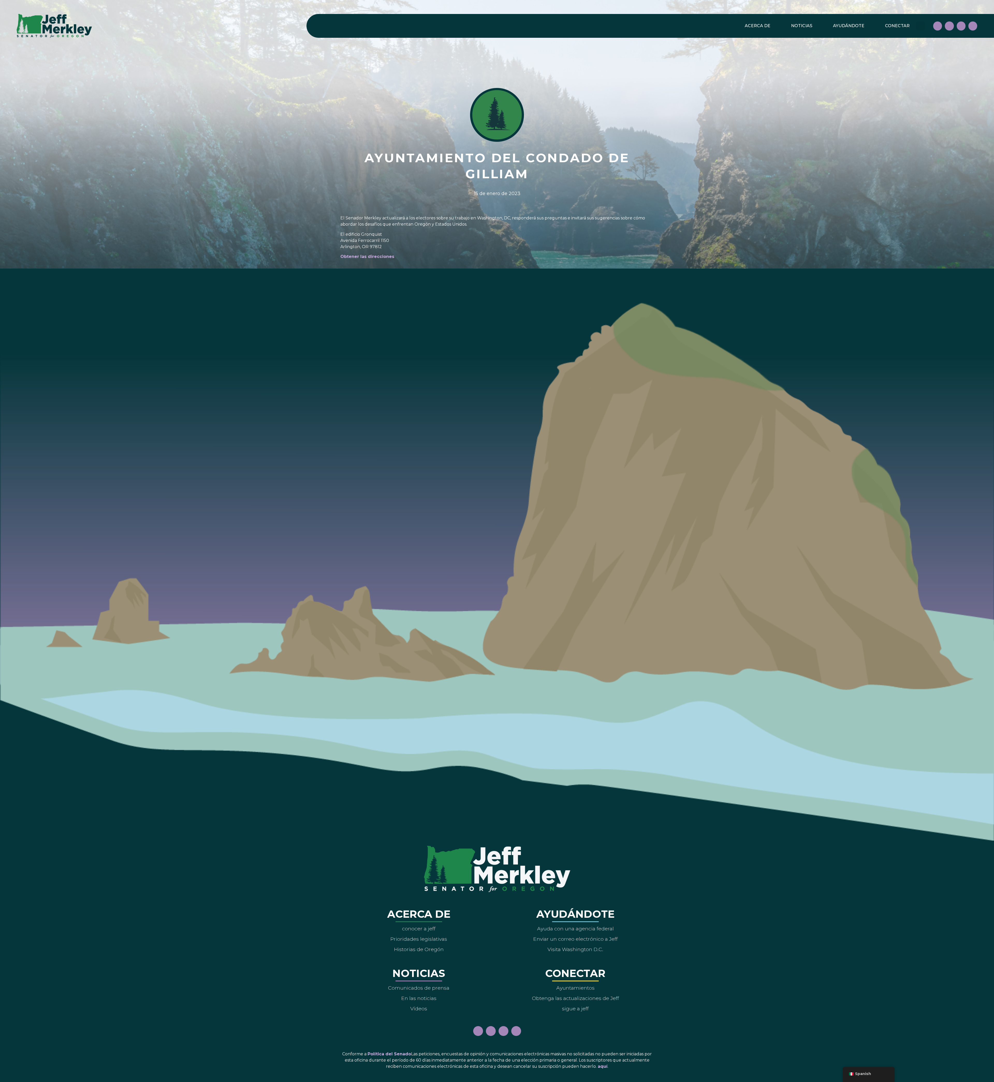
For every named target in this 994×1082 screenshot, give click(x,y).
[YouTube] (961, 25)
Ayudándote (848, 25)
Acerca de (757, 25)
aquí (603, 1066)
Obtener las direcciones (367, 256)
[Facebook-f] (937, 25)
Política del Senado (389, 1053)
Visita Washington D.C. (575, 949)
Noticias (801, 25)
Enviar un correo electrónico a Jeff (575, 939)
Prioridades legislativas (418, 939)
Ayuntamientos (575, 987)
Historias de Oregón (419, 949)
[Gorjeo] (972, 25)
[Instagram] (949, 25)
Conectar (897, 25)
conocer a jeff (418, 928)
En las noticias (418, 998)
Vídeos (418, 1008)
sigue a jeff (575, 1008)
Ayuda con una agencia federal (575, 928)
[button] (920, 26)
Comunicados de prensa (418, 987)
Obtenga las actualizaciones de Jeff (575, 998)
